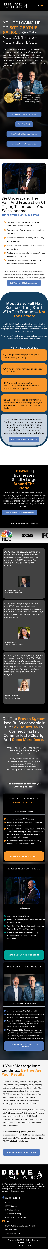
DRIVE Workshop (12, 1210)
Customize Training (13, 1213)
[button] (38, 6)
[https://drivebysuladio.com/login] (42, 5)
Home (7, 1202)
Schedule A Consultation (15, 1217)
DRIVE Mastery (11, 1206)
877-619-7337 (11, 1229)
